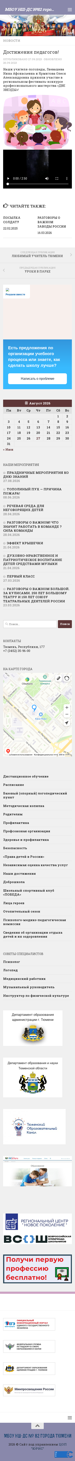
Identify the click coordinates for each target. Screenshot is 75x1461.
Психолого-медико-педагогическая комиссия (34, 922)
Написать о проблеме (37, 378)
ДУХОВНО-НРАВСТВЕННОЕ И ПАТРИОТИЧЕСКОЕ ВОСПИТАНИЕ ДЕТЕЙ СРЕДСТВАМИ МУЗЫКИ (32, 559)
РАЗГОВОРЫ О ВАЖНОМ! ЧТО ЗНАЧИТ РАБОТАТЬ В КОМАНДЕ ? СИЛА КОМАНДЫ (32, 526)
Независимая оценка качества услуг (35, 865)
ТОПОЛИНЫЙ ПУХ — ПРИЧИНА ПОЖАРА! (32, 491)
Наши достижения (19, 873)
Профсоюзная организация (26, 831)
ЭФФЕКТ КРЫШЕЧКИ (25, 543)
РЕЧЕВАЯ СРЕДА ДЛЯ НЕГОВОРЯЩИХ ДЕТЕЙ (23, 508)
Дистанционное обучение (26, 776)
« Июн (8, 449)
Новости (11, 40)
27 (38, 438)
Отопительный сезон (21, 911)
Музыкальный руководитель (29, 987)
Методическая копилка (23, 806)
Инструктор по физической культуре (36, 995)
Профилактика (16, 823)
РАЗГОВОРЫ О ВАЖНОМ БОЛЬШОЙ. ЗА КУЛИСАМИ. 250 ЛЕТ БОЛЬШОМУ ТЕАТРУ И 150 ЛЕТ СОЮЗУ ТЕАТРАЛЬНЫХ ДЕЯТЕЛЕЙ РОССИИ (36, 595)
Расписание (13, 785)
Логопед (10, 970)
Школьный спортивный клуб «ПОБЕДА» (28, 892)
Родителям (13, 814)
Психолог (11, 962)
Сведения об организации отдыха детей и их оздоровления (32, 934)
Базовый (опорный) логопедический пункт (35, 795)
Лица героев (13, 903)
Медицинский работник (24, 979)
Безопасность (15, 848)
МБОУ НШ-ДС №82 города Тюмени (31, 9)
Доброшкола (14, 882)
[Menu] (70, 9)
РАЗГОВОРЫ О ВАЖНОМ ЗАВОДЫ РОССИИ (52, 222)
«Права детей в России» (23, 856)
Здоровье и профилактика (26, 840)
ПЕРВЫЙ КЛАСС (21, 576)
